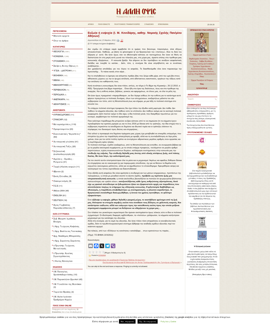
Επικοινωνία (163, 24)
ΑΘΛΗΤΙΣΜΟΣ (59, 104)
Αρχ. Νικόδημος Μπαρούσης (67, 235)
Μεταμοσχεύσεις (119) (64, 124)
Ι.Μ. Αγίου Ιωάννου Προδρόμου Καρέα (62, 298)
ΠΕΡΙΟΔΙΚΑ (58, 94)
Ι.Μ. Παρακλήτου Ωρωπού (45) (67, 279)
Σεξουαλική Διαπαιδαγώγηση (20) (64, 152)
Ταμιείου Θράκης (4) (63, 291)
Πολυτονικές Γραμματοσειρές (127, 24)
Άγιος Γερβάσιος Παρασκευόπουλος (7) (64, 206)
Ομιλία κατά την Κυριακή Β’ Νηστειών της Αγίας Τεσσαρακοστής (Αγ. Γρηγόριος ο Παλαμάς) (141, 262)
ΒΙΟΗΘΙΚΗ (58, 75)
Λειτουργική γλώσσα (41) (65, 141)
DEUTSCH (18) (60, 200)
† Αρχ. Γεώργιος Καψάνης (66, 226)
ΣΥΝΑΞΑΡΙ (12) (60, 119)
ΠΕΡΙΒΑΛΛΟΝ (59, 89)
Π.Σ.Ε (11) (57, 185)
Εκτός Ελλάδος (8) (62, 176)
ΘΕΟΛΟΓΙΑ (58, 51)
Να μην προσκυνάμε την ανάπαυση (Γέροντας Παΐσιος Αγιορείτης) (117, 260)
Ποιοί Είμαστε (104, 24)
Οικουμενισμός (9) (62, 181)
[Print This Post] (118, 40)
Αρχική (91, 24)
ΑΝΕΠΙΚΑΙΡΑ (59, 99)
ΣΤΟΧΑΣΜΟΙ (59, 61)
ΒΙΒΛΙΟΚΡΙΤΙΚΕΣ (60, 85)
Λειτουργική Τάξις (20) (64, 146)
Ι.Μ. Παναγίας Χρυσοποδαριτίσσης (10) (65, 273)
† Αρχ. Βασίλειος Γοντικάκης (67, 231)
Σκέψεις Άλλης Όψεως (64, 65)
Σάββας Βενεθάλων (205, 61)
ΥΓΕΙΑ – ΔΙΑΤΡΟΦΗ (62, 70)
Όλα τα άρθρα (60, 40)
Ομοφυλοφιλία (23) (63, 129)
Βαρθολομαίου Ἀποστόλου (198, 59)
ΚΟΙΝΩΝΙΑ (58, 56)
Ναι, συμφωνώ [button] (127, 321)
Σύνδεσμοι (149, 24)
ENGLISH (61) (59, 195)
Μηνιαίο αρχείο (61, 35)
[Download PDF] (122, 40)
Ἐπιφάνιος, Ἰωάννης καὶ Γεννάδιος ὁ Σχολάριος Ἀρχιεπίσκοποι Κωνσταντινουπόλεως (201, 66)
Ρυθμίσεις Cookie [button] (168, 321)
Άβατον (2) (58, 171)
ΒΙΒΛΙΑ (56, 80)
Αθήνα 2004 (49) (61, 190)
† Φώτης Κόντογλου (63, 261)
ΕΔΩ (203, 121)
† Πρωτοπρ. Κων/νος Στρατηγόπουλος (63, 255)
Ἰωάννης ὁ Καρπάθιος (195, 74)
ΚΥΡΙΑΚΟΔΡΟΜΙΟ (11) (63, 114)
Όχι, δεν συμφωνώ (147, 321)
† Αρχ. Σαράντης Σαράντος (66, 240)
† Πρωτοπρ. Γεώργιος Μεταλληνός (64, 247)
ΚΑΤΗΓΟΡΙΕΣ (59, 47)
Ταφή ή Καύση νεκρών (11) (66, 166)
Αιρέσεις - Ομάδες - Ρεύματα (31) (63, 160)
